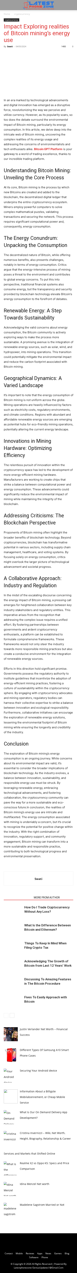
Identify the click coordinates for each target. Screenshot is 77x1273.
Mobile (19, 1253)
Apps (39, 1253)
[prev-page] (6, 1015)
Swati (10, 46)
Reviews (30, 1253)
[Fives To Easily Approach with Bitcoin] (13, 1001)
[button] (6, 5)
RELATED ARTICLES (17, 897)
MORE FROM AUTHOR (47, 897)
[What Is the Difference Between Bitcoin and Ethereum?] (13, 929)
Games (58, 1253)
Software (33, 1257)
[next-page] (12, 1015)
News (48, 1253)
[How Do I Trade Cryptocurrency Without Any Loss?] (13, 911)
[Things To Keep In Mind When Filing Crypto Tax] (13, 947)
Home (7, 14)
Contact (9, 1253)
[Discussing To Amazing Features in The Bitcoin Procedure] (13, 983)
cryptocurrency (22, 14)
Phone (44, 1257)
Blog (67, 1253)
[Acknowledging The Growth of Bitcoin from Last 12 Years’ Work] (13, 965)
